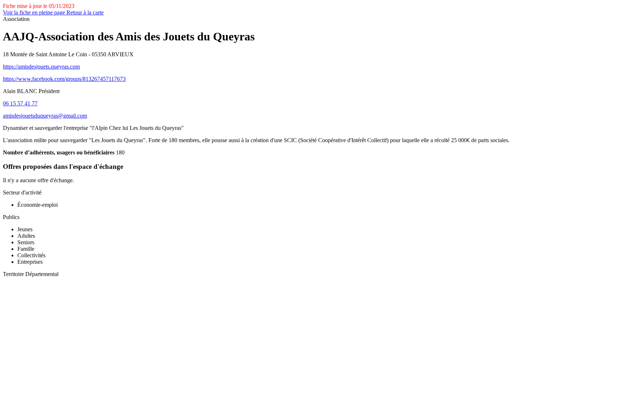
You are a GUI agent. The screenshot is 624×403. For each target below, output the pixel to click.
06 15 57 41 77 (20, 103)
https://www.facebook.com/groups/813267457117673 (64, 79)
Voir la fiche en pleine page (34, 12)
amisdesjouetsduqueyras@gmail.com (45, 116)
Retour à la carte (85, 12)
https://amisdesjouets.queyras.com (41, 66)
